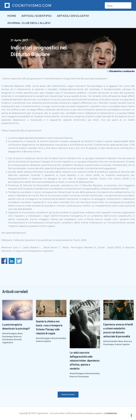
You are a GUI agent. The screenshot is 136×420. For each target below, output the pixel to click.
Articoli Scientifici (59, 338)
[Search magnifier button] (128, 5)
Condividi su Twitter (19, 261)
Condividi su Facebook (4, 261)
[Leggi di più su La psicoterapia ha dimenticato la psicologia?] (17, 310)
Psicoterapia (7, 336)
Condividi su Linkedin (12, 261)
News (20, 333)
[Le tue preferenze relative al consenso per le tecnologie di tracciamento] (131, 415)
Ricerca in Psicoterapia (79, 376)
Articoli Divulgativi (9, 333)
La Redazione (110, 413)
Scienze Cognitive (43, 341)
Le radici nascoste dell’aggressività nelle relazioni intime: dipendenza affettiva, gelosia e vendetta (84, 360)
